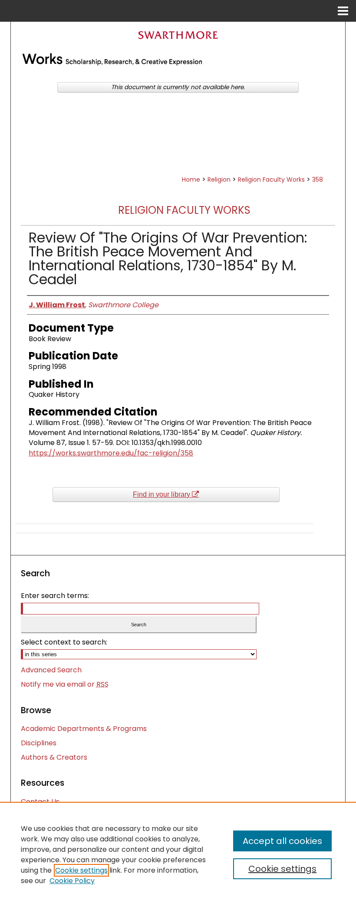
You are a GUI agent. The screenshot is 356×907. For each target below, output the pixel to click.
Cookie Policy (72, 881)
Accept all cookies (282, 841)
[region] (178, 854)
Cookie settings (81, 870)
